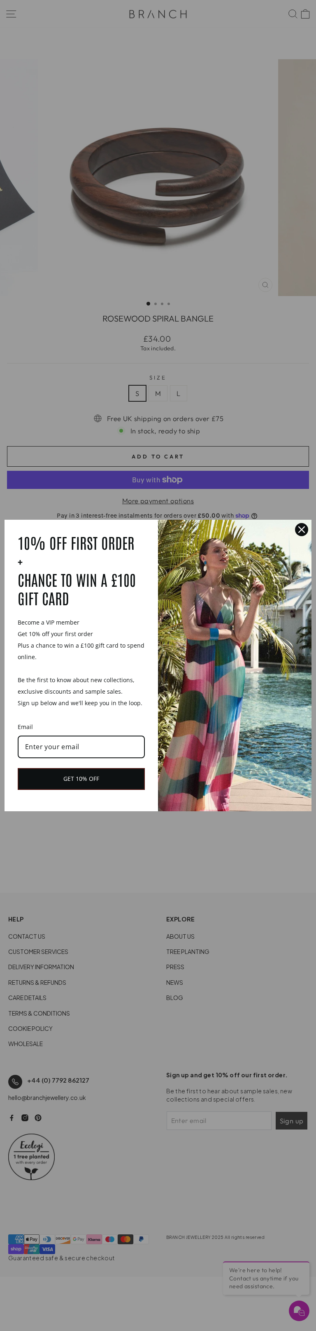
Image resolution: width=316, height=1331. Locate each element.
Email (25, 727)
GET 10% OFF (81, 778)
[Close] (301, 529)
